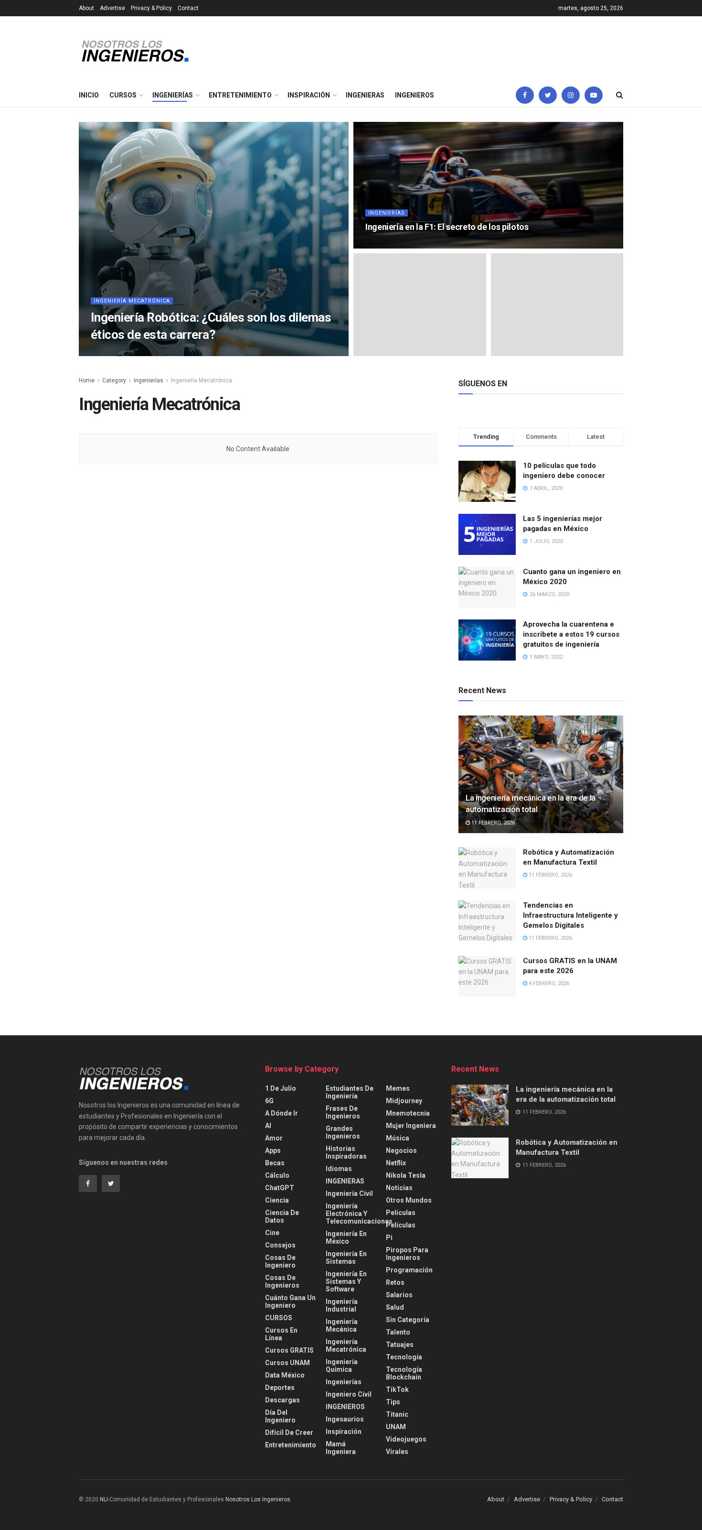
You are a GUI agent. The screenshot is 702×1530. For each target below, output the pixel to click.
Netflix (396, 1163)
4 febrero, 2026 (548, 983)
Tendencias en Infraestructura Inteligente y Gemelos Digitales (570, 915)
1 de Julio (280, 1088)
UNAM (396, 1427)
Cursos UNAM (287, 1363)
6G (269, 1101)
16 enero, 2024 (389, 245)
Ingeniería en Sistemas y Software (346, 1281)
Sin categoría (407, 1320)
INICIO (89, 95)
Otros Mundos (409, 1200)
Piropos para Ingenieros (407, 1253)
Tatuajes (400, 1344)
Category (114, 380)
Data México (285, 1375)
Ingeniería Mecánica (342, 1325)
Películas (400, 1212)
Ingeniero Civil (349, 1394)
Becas (275, 1163)
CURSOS (123, 95)
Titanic (397, 1414)
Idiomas (339, 1168)
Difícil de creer (289, 1432)
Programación (409, 1270)
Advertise (112, 8)
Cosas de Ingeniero (280, 1261)
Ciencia (277, 1200)
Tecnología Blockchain (404, 1373)
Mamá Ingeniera (341, 1447)
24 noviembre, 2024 (189, 353)
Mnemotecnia (408, 1113)
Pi (389, 1237)
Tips (393, 1402)
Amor (274, 1138)
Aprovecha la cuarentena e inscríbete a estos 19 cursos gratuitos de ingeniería (571, 634)
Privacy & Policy (151, 8)
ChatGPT (279, 1188)
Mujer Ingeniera (411, 1125)
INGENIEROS (414, 95)
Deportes (280, 1387)
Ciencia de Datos (282, 1216)
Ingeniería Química (342, 1365)
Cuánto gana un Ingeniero (290, 1301)
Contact (188, 8)
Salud (395, 1307)
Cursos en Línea (281, 1334)
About (86, 8)
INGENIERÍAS (172, 95)
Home (87, 380)
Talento (398, 1332)
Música (397, 1138)
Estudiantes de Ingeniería (349, 1092)
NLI (104, 1499)
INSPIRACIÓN (308, 95)
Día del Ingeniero (280, 1416)
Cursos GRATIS (289, 1350)
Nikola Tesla (405, 1175)
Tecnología (404, 1357)
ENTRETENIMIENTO (240, 95)
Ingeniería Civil (349, 1193)
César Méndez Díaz (126, 353)
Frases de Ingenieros (343, 1112)
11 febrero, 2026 (492, 823)
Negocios (401, 1150)
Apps (273, 1150)
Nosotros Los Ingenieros (257, 1499)
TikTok (397, 1389)
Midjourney (404, 1101)
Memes (398, 1088)
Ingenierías (386, 213)
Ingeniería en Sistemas (346, 1257)
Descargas (282, 1400)
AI (268, 1125)
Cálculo (277, 1175)
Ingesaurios (345, 1419)
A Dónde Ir (281, 1113)
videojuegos (406, 1439)
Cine (272, 1233)
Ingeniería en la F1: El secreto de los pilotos (446, 227)
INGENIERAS (365, 95)
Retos (395, 1282)
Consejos (280, 1245)
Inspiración (344, 1431)
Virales (397, 1451)
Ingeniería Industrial (342, 1305)
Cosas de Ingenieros (282, 1281)
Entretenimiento (290, 1445)
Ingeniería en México (346, 1237)
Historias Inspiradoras (346, 1152)
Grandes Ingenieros (343, 1132)
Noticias (399, 1188)
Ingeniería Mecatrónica (132, 301)
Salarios (399, 1295)
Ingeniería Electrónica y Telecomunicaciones (359, 1213)
